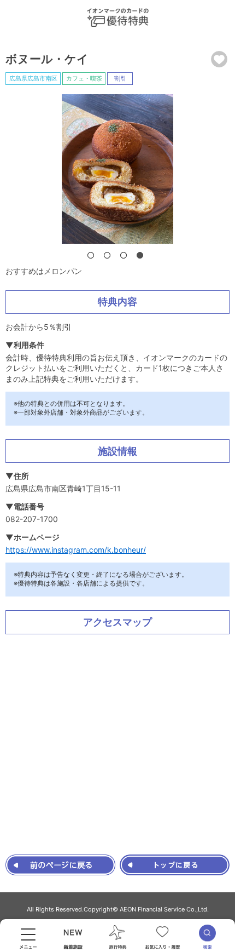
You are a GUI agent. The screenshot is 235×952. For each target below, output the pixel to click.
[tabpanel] (117, 169)
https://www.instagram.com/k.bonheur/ (75, 549)
